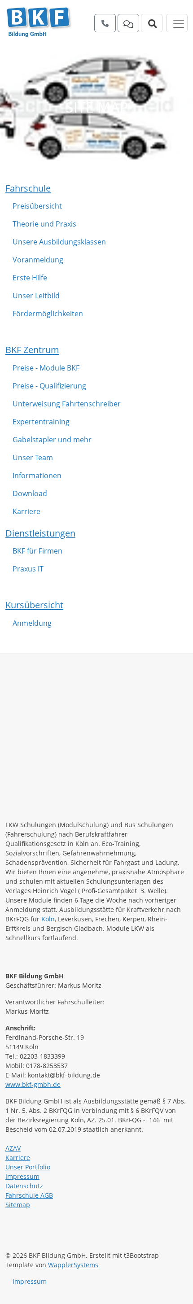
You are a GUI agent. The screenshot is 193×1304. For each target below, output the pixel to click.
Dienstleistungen (40, 533)
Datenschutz (24, 1186)
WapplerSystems (73, 1264)
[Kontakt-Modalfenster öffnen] (128, 23)
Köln (48, 919)
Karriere (17, 1157)
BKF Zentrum (32, 349)
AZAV (13, 1148)
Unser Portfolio (27, 1167)
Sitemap (17, 1204)
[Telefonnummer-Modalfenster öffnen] (105, 23)
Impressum (22, 1176)
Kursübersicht (34, 604)
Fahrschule (28, 188)
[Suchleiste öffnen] (151, 23)
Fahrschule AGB (29, 1195)
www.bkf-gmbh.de (33, 1084)
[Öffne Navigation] (177, 23)
